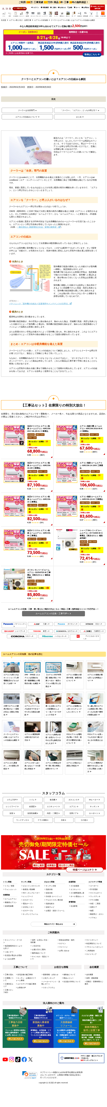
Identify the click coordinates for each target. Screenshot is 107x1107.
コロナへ (28, 636)
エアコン (73, 806)
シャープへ (19, 631)
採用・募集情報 (92, 978)
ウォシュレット (11, 889)
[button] (30, 1075)
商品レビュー (68, 978)
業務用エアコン (11, 902)
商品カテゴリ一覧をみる (53, 924)
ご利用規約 (90, 951)
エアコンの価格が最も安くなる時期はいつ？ (95, 678)
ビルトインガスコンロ (31, 886)
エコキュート (52, 806)
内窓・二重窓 (52, 813)
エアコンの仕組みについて (26, 117)
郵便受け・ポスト (97, 914)
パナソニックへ (20, 624)
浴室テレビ (50, 907)
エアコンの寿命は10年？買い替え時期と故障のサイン (53, 766)
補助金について (69, 975)
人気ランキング (49, 978)
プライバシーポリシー (94, 947)
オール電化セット (77, 896)
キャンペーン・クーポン (12, 941)
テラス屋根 (42, 820)
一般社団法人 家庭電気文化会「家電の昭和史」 (38, 227)
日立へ (97, 624)
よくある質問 (10, 959)
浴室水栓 (49, 893)
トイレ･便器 (9, 886)
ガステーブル (28, 911)
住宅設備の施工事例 (25, 975)
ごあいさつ (9, 952)
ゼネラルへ (71, 631)
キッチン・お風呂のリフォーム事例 (26, 979)
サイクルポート (96, 893)
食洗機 (52, 800)
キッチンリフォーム (30, 914)
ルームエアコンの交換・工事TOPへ (52, 613)
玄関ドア (73, 813)
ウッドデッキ (21, 820)
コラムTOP (11, 800)
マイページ (63, 947)
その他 (83, 820)
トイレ (32, 800)
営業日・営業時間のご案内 (94, 983)
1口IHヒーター (28, 907)
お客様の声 (21, 988)
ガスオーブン (28, 900)
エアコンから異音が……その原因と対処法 (11, 766)
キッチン (93, 806)
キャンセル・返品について (39, 958)
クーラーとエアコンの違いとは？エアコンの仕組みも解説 (11, 737)
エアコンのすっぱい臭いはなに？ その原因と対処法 (32, 766)
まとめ (79, 117)
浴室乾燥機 (32, 813)
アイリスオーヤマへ (91, 637)
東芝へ (45, 631)
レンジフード (11, 806)
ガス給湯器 (75, 886)
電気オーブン (28, 904)
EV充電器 (94, 889)
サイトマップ (91, 954)
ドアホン (93, 918)
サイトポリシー (92, 940)
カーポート (93, 813)
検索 (70, 7)
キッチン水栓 (51, 886)
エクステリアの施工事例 (26, 984)
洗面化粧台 (50, 904)
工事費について (8, 979)
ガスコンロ (73, 800)
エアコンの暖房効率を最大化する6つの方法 (32, 737)
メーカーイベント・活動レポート (50, 983)
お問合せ (86, 7)
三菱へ (45, 624)
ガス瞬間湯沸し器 (77, 893)
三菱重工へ (98, 631)
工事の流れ (9, 975)
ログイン (36, 7)
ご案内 (54, 7)
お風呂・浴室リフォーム (55, 911)
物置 (92, 911)
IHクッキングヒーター (31, 893)
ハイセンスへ (60, 636)
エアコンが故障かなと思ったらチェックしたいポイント (74, 709)
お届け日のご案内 (39, 949)
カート (77, 7)
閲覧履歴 (46, 7)
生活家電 (74, 906)
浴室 (11, 813)
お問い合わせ (64, 951)
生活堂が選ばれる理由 (13, 955)
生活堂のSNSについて (72, 982)
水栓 (63, 820)
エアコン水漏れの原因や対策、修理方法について (74, 678)
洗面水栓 (49, 889)
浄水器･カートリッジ (54, 896)
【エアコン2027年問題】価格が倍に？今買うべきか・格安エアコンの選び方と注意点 (53, 680)
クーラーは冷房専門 (26, 110)
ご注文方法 (36, 946)
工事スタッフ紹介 (8, 991)
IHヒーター (93, 800)
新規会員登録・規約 (66, 940)
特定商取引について (94, 943)
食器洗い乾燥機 (29, 889)
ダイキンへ (71, 624)
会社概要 (89, 975)
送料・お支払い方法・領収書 (39, 941)
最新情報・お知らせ (50, 975)
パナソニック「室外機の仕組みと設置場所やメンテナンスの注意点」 (39, 303)
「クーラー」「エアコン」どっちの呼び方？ (79, 110)
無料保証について (39, 953)
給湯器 (32, 806)
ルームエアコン (11, 899)
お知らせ (63, 7)
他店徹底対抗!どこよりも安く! (12, 947)
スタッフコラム (49, 988)
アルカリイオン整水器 (54, 900)
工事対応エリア (8, 985)
